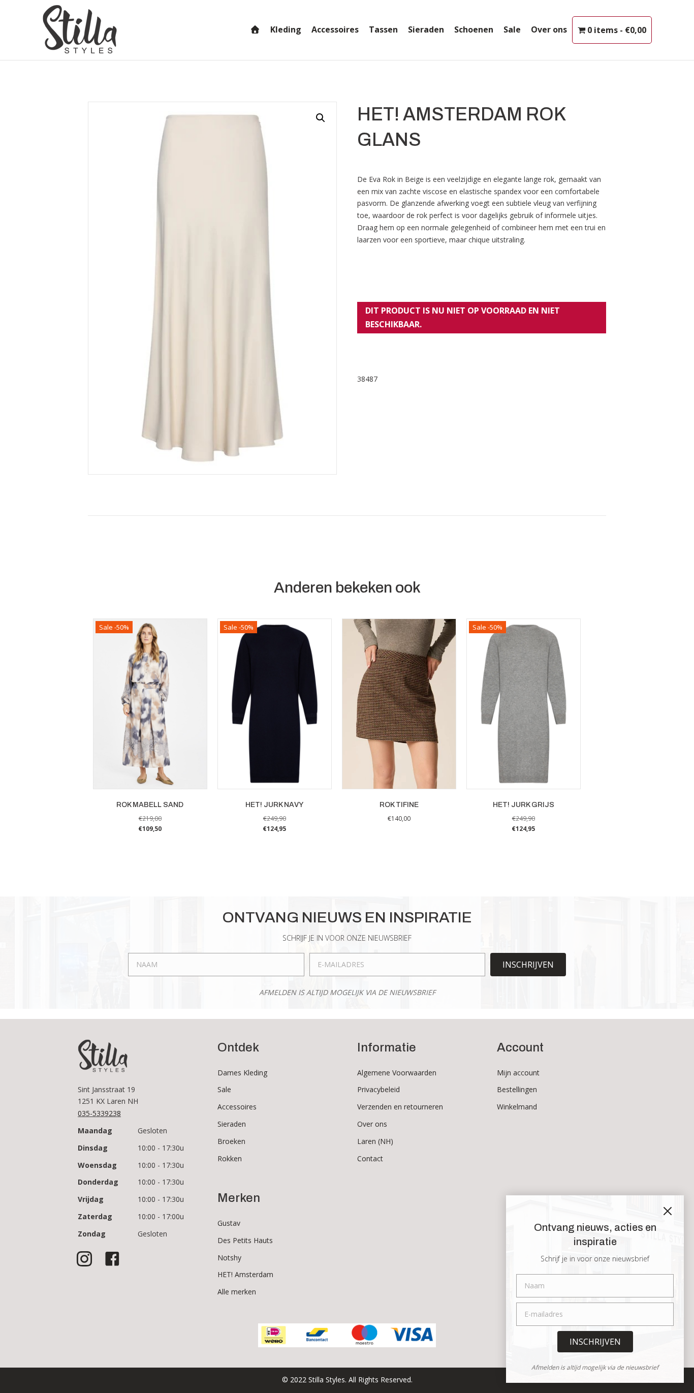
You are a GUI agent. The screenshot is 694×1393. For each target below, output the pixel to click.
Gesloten (152, 1130)
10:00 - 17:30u (161, 1148)
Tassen (383, 29)
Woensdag (97, 1165)
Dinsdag (93, 1148)
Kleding (285, 29)
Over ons (549, 29)
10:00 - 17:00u (161, 1216)
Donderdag (98, 1182)
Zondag (92, 1234)
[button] (320, 118)
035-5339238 (99, 1113)
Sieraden (426, 29)
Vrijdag (91, 1199)
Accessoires (335, 29)
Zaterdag (95, 1216)
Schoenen (473, 29)
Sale (512, 29)
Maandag (95, 1130)
